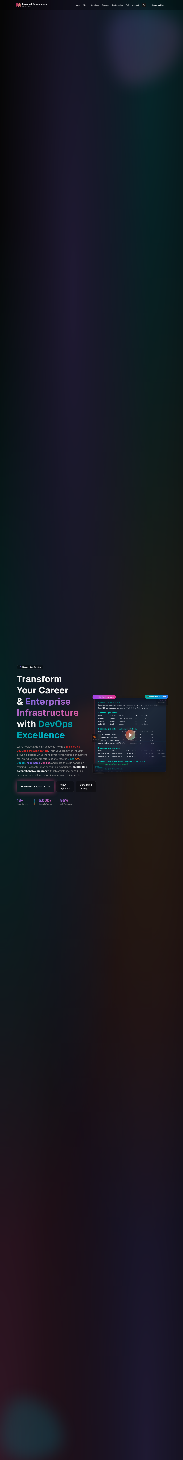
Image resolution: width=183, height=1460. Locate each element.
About (85, 5)
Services (95, 5)
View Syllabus (65, 786)
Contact (135, 5)
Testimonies (117, 5)
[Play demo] (130, 735)
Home (77, 5)
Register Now (158, 5)
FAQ (127, 5)
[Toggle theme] (144, 5)
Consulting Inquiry (86, 786)
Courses (105, 5)
